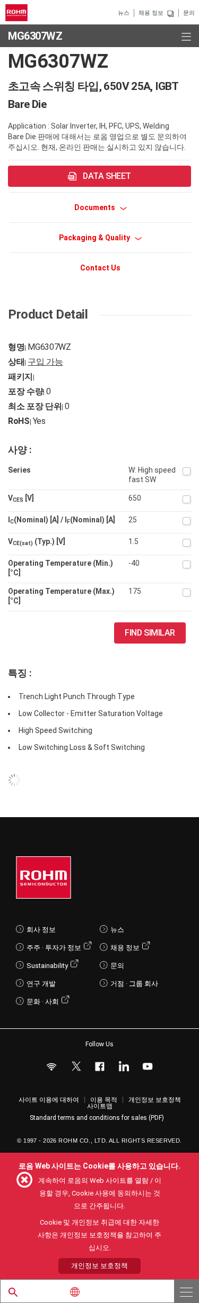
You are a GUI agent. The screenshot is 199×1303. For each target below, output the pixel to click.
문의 (189, 13)
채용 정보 (151, 13)
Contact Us (100, 268)
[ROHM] (18, 12)
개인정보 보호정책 (154, 1100)
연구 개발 (41, 984)
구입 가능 (45, 362)
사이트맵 (100, 1106)
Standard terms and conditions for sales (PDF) (97, 1118)
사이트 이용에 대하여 (49, 1100)
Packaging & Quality (95, 237)
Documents (95, 207)
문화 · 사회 (43, 1002)
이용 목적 (103, 1100)
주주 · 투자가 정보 (54, 948)
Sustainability (47, 966)
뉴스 (123, 13)
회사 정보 (41, 930)
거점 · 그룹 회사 (134, 984)
